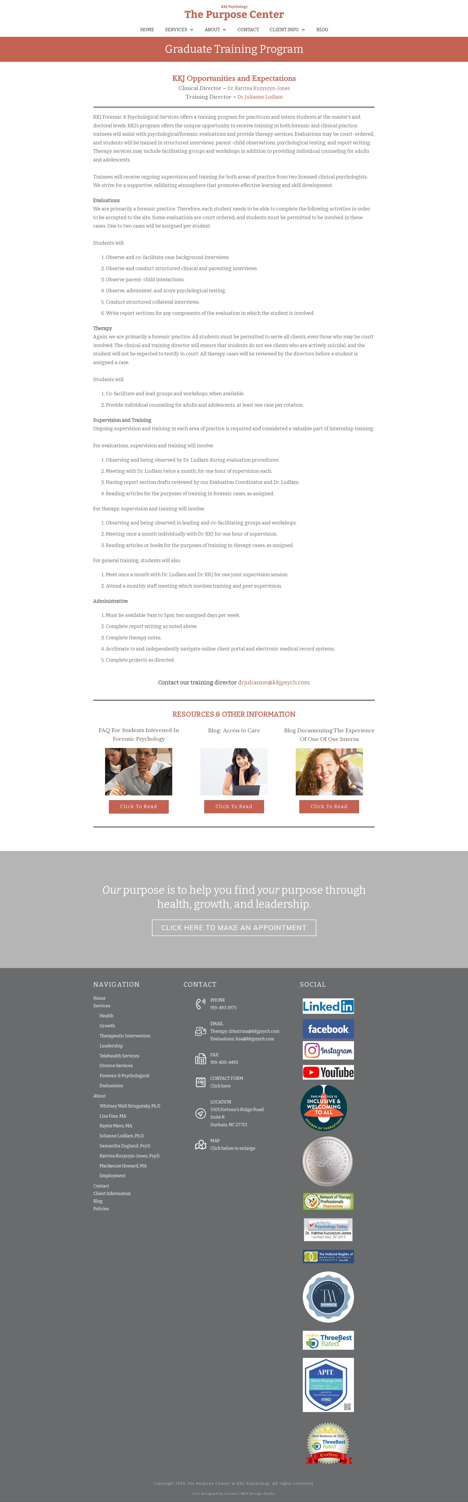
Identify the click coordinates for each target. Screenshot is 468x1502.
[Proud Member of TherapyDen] (323, 1108)
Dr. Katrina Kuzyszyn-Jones (258, 88)
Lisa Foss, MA (113, 1116)
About (99, 1096)
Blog (98, 1201)
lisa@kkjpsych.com (255, 1038)
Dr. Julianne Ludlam (260, 97)
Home (99, 998)
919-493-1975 (223, 1007)
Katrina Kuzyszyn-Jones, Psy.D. (130, 1155)
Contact (101, 1186)
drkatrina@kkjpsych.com (254, 1031)
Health (106, 1015)
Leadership (111, 1045)
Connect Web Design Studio (250, 1493)
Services (101, 1005)
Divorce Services (116, 1065)
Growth (107, 1025)
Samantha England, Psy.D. (125, 1145)
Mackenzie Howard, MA (123, 1165)
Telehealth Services (119, 1055)
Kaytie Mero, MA (116, 1125)
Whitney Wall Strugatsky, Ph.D (130, 1106)
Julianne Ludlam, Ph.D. (122, 1135)
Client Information (112, 1193)
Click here (220, 1086)
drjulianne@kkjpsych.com (274, 682)
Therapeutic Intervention (125, 1035)
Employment (113, 1175)
